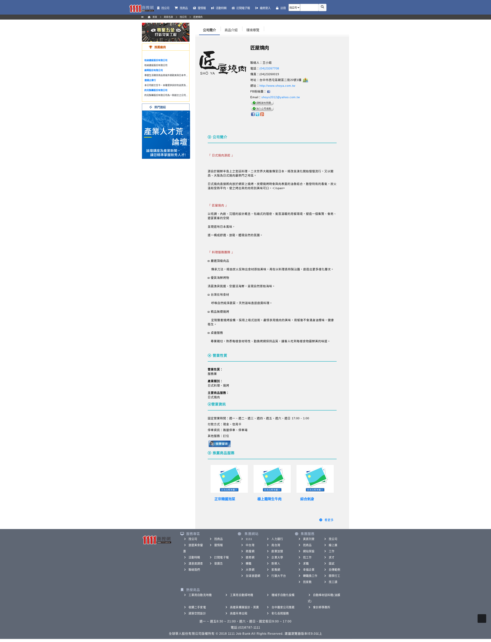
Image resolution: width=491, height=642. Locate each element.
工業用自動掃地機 (241, 595)
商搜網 (250, 551)
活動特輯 (194, 557)
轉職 (248, 563)
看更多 (329, 520)
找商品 (218, 539)
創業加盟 (277, 551)
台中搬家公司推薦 (283, 607)
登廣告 (218, 563)
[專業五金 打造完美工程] (165, 32)
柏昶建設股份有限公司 (155, 60)
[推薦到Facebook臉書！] (252, 113)
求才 (331, 557)
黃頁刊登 (309, 539)
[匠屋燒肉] (268, 91)
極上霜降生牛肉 (269, 499)
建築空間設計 (197, 613)
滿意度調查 (196, 563)
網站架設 (309, 551)
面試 (331, 563)
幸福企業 (309, 569)
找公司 (193, 539)
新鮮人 (275, 563)
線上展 (333, 545)
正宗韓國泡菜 (224, 499)
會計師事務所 (321, 607)
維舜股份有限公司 (153, 70)
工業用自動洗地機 (200, 595)
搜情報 (218, 545)
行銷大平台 (278, 575)
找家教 (307, 581)
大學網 (250, 569)
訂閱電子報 (221, 557)
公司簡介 (209, 30)
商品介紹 (231, 30)
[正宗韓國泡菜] (229, 479)
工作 (331, 551)
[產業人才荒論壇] (166, 134)
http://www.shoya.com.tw (277, 85)
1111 (249, 539)
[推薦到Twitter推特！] (257, 113)
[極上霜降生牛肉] (272, 479)
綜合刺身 (307, 499)
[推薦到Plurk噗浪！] (262, 113)
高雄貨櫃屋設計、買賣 (244, 607)
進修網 (250, 557)
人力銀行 (277, 539)
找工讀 (333, 581)
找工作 (307, 557)
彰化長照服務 (280, 613)
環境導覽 (252, 30)
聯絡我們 (194, 569)
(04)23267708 (269, 68)
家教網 (275, 569)
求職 (306, 563)
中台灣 (250, 545)
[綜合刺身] (315, 479)
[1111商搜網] (141, 8)
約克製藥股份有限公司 (155, 90)
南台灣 (275, 545)
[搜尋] (322, 7)
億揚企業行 (150, 80)
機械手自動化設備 (283, 595)
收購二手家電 (197, 607)
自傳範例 (334, 569)
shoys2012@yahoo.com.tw (280, 97)
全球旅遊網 (253, 575)
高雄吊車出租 (238, 613)
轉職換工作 (310, 575)
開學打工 (334, 575)
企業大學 (277, 557)
